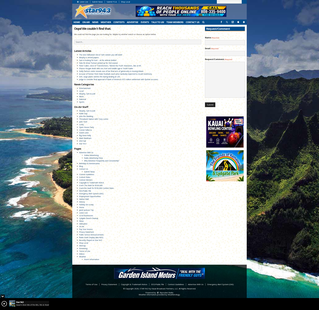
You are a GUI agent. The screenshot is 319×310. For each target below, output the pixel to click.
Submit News (97, 2)
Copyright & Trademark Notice (91, 182)
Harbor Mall (84, 199)
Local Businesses (86, 215)
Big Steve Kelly (85, 135)
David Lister (84, 133)
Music (81, 96)
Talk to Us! (157, 22)
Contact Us (192, 22)
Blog (81, 166)
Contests (118, 22)
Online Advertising (91, 155)
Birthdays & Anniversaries (89, 163)
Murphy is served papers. (89, 57)
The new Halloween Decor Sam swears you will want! (100, 55)
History (82, 202)
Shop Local (125, 2)
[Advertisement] (181, 11)
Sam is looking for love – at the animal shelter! (98, 60)
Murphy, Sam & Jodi (87, 94)
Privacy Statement (86, 232)
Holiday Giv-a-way (86, 204)
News (95, 22)
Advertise (132, 22)
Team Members (174, 22)
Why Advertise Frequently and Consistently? (101, 161)
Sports (81, 102)
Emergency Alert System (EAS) (91, 193)
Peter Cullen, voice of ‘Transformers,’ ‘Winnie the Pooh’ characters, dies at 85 (110, 66)
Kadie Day (83, 113)
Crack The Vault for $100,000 (91, 185)
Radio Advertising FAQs (93, 158)
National (82, 99)
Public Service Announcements (91, 235)
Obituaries (83, 224)
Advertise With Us (86, 152)
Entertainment (85, 88)
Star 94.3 (82, 143)
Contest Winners (85, 180)
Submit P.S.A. (112, 2)
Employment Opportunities (90, 196)
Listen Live (83, 2)
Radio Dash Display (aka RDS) (91, 237)
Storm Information (91, 259)
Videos (81, 254)
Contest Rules (84, 177)
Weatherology (174, 294)
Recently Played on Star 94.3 (90, 240)
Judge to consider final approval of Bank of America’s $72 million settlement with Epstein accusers (118, 79)
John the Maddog (86, 116)
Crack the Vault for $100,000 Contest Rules (96, 188)
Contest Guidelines (86, 174)
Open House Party (86, 127)
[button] (203, 22)
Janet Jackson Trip (86, 210)
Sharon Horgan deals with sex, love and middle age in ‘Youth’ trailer (106, 68)
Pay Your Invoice (86, 229)
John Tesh (83, 122)
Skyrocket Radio (166, 292)
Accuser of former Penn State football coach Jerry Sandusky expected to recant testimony (115, 74)
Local (81, 91)
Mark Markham (85, 138)
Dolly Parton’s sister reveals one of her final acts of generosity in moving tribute (111, 71)
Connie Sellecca (85, 130)
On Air (86, 22)
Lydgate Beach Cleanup (88, 218)
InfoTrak (82, 141)
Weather (106, 22)
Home (76, 22)
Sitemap (82, 245)
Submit (210, 104)
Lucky (81, 124)
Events (145, 22)
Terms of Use (84, 251)
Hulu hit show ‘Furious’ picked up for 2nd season (98, 63)
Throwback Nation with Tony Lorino (93, 119)
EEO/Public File (85, 191)
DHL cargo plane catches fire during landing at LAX (99, 76)
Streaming (83, 248)
